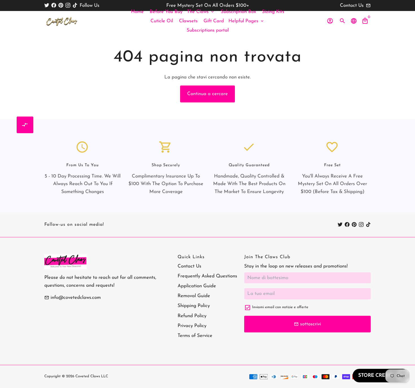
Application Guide (197, 286)
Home (137, 11)
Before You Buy (166, 11)
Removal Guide (194, 295)
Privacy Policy (192, 325)
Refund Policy (192, 316)
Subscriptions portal (208, 30)
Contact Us (189, 266)
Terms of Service (195, 335)
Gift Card (214, 21)
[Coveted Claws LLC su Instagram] (67, 5)
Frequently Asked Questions (207, 276)
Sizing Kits (273, 11)
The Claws (201, 11)
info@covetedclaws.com (72, 297)
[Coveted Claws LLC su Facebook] (53, 5)
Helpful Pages (246, 21)
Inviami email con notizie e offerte (280, 307)
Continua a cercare (207, 93)
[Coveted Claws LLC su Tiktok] (75, 5)
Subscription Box (238, 11)
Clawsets (188, 21)
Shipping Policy (194, 305)
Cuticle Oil (161, 21)
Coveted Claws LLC (91, 376)
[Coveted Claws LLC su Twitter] (46, 5)
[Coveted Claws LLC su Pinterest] (60, 5)
